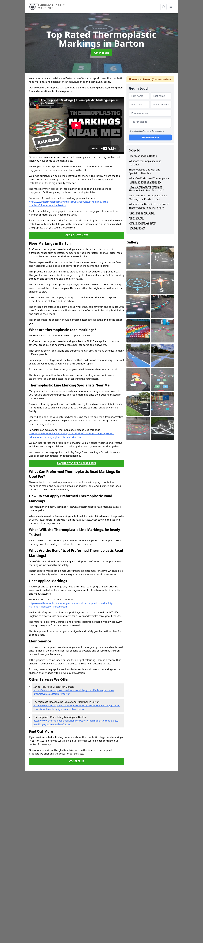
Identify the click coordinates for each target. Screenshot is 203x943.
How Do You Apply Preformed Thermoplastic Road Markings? (146, 188)
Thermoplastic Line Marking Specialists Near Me (144, 171)
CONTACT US (76, 761)
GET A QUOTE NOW (76, 235)
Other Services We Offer (142, 222)
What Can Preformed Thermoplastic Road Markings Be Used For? (149, 180)
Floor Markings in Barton (143, 156)
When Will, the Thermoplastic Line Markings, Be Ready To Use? (148, 197)
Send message (150, 137)
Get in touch (101, 52)
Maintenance (136, 217)
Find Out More (137, 228)
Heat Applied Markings (142, 212)
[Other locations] (163, 7)
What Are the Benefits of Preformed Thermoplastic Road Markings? (149, 205)
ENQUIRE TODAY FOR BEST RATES (76, 463)
